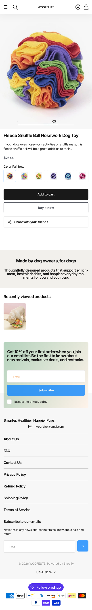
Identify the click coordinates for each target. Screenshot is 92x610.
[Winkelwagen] (86, 7)
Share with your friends (31, 222)
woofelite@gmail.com (50, 426)
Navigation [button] (6, 7)
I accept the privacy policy (30, 401)
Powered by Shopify (60, 563)
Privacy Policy (15, 474)
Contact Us (13, 462)
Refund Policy (15, 486)
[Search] (15, 7)
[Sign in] (77, 7)
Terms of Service (17, 509)
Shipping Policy (16, 498)
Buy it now (46, 207)
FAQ (7, 451)
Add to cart (46, 194)
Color (14, 166)
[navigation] (22, 121)
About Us (11, 439)
